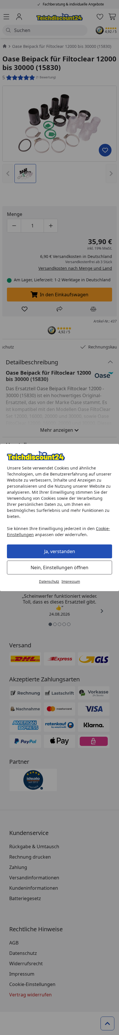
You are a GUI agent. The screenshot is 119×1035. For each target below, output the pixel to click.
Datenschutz (49, 581)
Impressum (71, 581)
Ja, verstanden (59, 551)
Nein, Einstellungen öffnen (59, 567)
